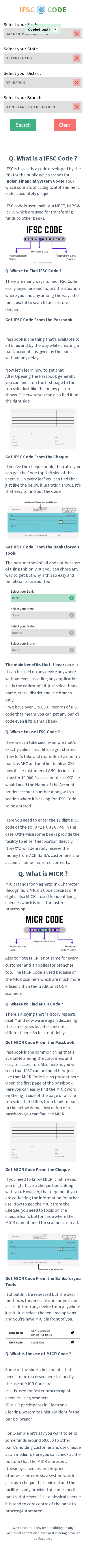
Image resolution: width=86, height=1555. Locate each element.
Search (23, 124)
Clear (64, 124)
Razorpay (45, 1538)
